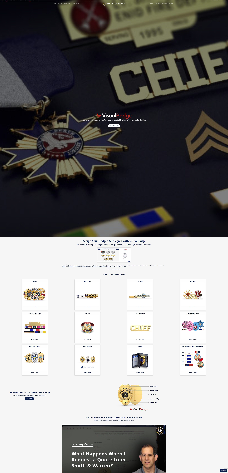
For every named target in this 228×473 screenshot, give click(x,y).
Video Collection (215, 1)
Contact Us (157, 3)
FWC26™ (171, 3)
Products (60, 3)
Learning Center (75, 3)
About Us (151, 3)
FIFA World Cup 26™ (24, 1)
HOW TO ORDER (67, 3)
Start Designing (114, 126)
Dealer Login (164, 3)
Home (55, 3)
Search (224, 1)
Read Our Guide (29, 398)
